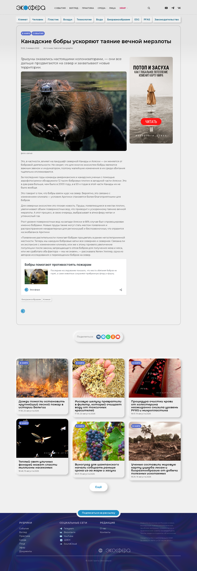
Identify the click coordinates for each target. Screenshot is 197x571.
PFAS (147, 19)
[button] (98, 337)
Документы (25, 551)
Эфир (122, 8)
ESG (137, 19)
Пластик (53, 19)
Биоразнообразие (118, 19)
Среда (101, 8)
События (60, 8)
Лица (112, 8)
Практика (88, 8)
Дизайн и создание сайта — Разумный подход (163, 566)
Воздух (67, 19)
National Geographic (63, 48)
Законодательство (167, 19)
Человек (37, 19)
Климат (23, 19)
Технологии (84, 19)
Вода (99, 19)
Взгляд (73, 8)
